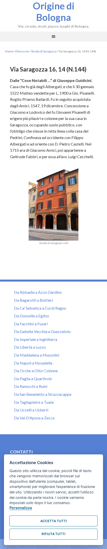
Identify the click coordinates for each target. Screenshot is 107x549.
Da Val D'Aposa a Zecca (34, 417)
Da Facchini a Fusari (31, 323)
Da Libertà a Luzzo (30, 347)
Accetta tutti (53, 521)
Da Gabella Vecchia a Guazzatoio (42, 331)
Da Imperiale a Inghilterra (35, 339)
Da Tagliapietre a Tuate (34, 402)
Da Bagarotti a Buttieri (33, 300)
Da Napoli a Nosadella (33, 363)
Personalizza (20, 508)
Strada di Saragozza (43, 51)
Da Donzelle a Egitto (31, 315)
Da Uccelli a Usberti (31, 409)
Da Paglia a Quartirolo (33, 378)
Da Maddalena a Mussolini (36, 355)
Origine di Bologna (53, 11)
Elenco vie (22, 51)
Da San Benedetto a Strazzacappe (42, 394)
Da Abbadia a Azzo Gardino (38, 292)
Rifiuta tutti (53, 534)
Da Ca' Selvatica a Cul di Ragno (40, 308)
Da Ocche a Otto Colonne (36, 370)
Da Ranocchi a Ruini (30, 386)
